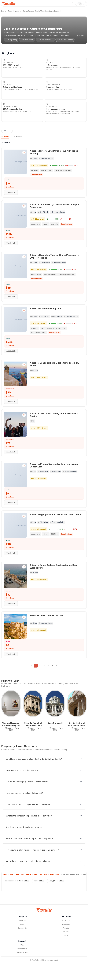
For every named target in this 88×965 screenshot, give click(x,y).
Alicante (18, 11)
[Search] (74, 4)
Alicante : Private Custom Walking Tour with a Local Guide (54, 465)
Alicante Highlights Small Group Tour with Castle (55, 514)
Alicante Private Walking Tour (45, 308)
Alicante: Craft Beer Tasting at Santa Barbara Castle (54, 415)
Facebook (66, 920)
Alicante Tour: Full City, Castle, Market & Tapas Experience (54, 206)
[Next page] (56, 666)
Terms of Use (22, 949)
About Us (22, 920)
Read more (80, 35)
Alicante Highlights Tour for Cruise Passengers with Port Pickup (54, 256)
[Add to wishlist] (24, 152)
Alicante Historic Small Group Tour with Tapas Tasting (54, 152)
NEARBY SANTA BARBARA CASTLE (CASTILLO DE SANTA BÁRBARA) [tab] (31, 874)
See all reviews (36, 174)
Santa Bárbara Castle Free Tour (46, 615)
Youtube (66, 928)
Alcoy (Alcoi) (55, 881)
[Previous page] (31, 666)
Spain (10, 11)
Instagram (66, 924)
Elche (38, 881)
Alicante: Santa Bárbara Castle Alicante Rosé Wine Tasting (53, 566)
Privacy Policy (22, 952)
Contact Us (22, 928)
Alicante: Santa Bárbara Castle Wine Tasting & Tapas (54, 364)
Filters (6, 131)
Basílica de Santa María (17, 881)
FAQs (22, 945)
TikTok (66, 936)
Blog (22, 924)
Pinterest (66, 932)
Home (3, 11)
